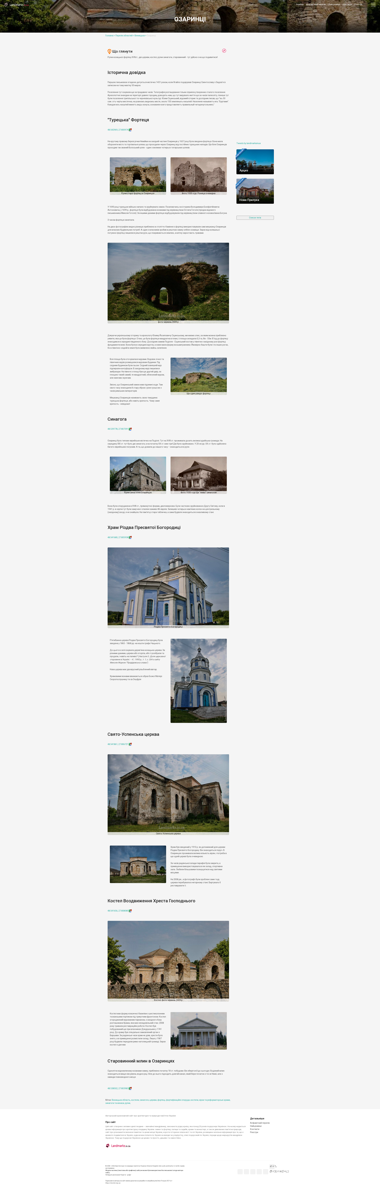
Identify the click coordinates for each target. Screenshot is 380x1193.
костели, (135, 1100)
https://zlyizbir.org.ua (112, 1183)
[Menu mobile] (373, 5)
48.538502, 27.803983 (118, 1088)
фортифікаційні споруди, (178, 1100)
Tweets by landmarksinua (248, 143)
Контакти (347, 4)
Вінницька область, (121, 1100)
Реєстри (358, 4)
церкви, (153, 1100)
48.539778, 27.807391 (118, 429)
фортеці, (161, 1100)
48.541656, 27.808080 (118, 911)
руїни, (128, 1103)
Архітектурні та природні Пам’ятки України (16, 4)
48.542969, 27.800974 (118, 130)
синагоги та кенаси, (115, 1103)
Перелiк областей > (124, 35)
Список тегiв (255, 217)
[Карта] (224, 51)
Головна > (110, 35)
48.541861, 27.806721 (118, 744)
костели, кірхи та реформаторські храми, (210, 1100)
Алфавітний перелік (316, 4)
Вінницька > (140, 35)
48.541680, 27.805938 (118, 537)
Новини (300, 4)
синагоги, (144, 1100)
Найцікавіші (334, 4)
